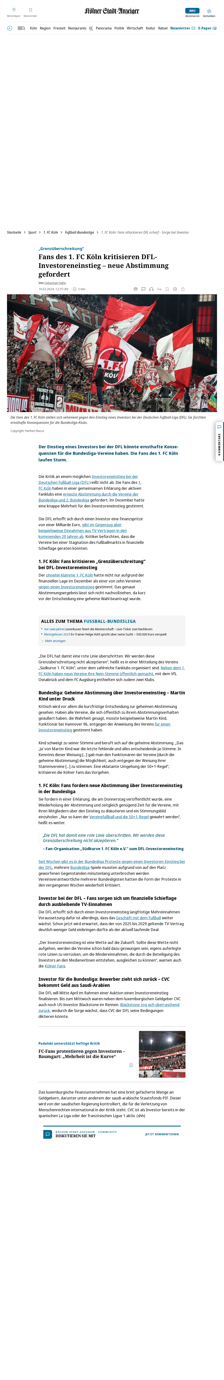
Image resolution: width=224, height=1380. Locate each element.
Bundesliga (79, 867)
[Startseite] (112, 11)
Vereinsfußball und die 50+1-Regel (119, 816)
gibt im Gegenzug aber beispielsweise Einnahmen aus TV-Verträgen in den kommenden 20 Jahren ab (82, 530)
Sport (32, 232)
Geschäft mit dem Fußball (138, 917)
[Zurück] (9, 28)
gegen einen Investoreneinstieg (66, 586)
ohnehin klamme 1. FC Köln (69, 575)
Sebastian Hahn (55, 283)
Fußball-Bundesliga (79, 232)
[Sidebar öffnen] (21, 28)
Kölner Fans (55, 966)
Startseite (14, 232)
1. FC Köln (50, 232)
